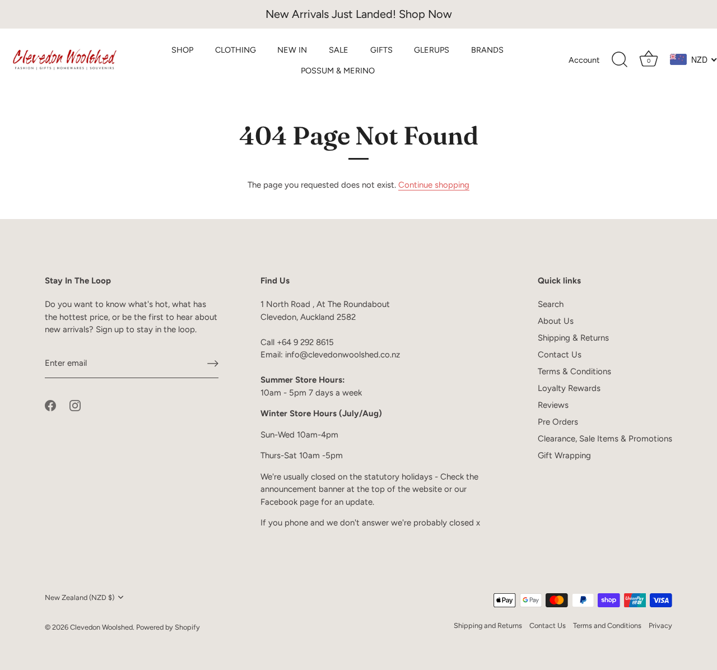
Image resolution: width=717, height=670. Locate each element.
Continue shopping (433, 185)
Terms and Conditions (607, 625)
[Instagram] (75, 405)
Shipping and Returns (488, 625)
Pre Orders (558, 422)
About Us (556, 321)
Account (584, 60)
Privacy (660, 625)
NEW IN (292, 50)
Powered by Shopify (168, 627)
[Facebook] (50, 405)
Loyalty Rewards (569, 388)
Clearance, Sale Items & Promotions (605, 439)
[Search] (619, 60)
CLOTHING (235, 50)
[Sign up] (212, 363)
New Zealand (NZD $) (79, 597)
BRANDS (487, 50)
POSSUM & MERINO (338, 71)
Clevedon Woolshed (101, 627)
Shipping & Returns (573, 338)
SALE (338, 50)
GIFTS (381, 50)
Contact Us (559, 355)
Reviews (553, 405)
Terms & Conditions (574, 371)
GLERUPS (431, 50)
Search (551, 304)
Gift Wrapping (564, 455)
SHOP (182, 50)
